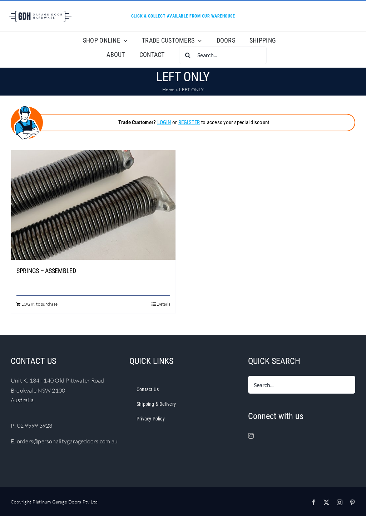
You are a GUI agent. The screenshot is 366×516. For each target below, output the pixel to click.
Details (163, 304)
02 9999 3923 (35, 425)
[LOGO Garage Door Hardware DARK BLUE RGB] (40, 13)
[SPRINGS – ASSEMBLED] (93, 205)
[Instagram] (251, 436)
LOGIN (164, 122)
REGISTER (189, 122)
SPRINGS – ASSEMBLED (46, 270)
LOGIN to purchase (39, 304)
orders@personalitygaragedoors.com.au (67, 441)
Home (168, 89)
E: (14, 441)
